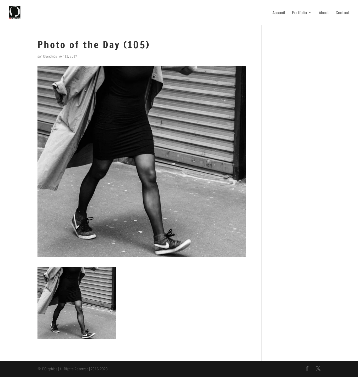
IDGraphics (49, 56)
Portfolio (299, 13)
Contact (343, 13)
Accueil (279, 13)
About (324, 13)
